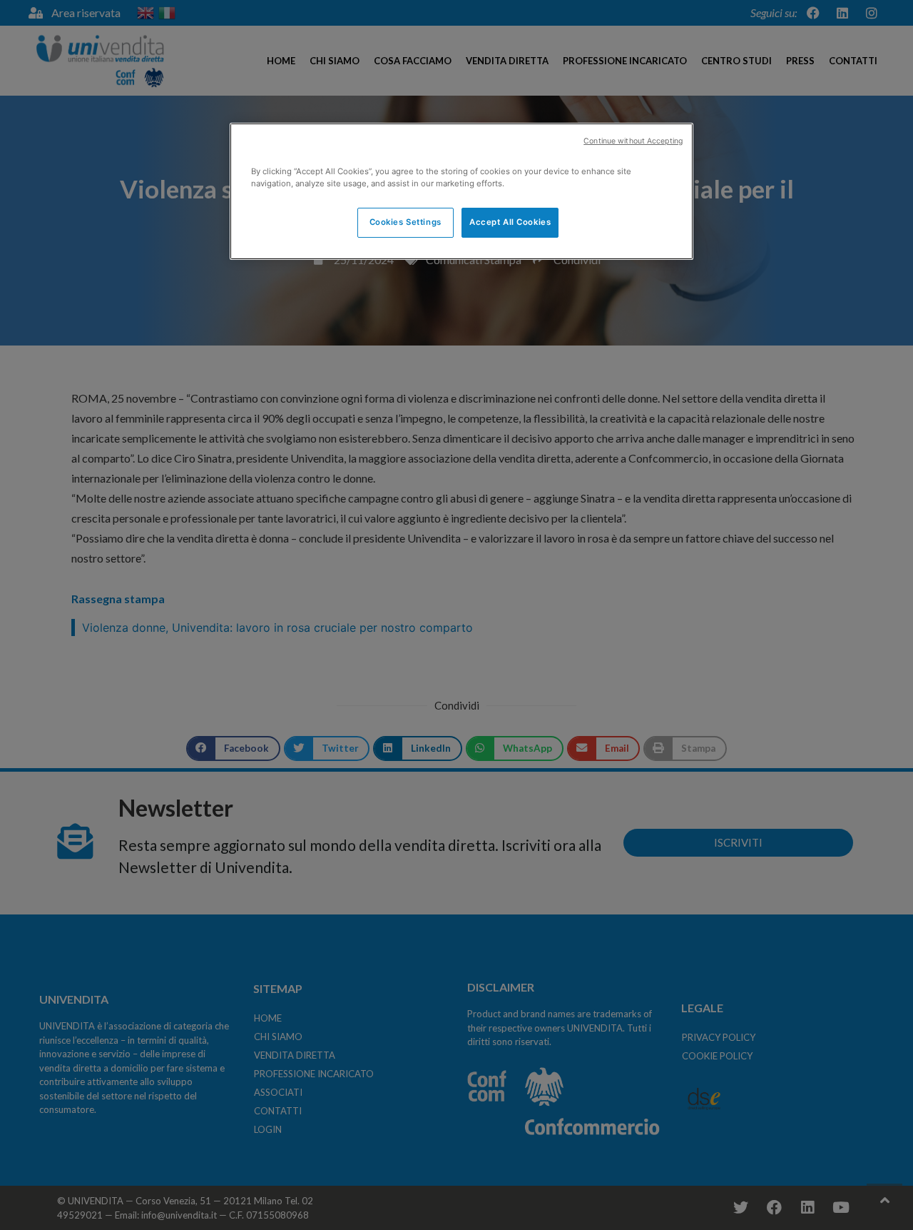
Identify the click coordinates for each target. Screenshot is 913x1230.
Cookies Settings (405, 222)
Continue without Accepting (633, 141)
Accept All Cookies (510, 222)
